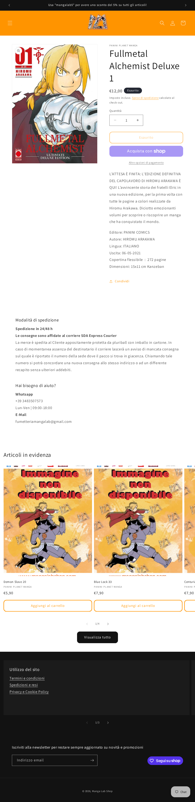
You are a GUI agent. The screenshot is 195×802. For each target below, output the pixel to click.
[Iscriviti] (92, 760)
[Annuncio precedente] (9, 5)
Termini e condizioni (27, 678)
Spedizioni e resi (24, 684)
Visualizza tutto (97, 637)
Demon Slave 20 (15, 582)
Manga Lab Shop (102, 791)
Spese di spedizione (145, 97)
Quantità (115, 111)
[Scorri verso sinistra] (87, 624)
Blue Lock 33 (103, 582)
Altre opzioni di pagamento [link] (146, 162)
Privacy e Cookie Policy (29, 691)
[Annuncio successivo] (185, 5)
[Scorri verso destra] (108, 624)
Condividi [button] (122, 281)
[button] (10, 23)
